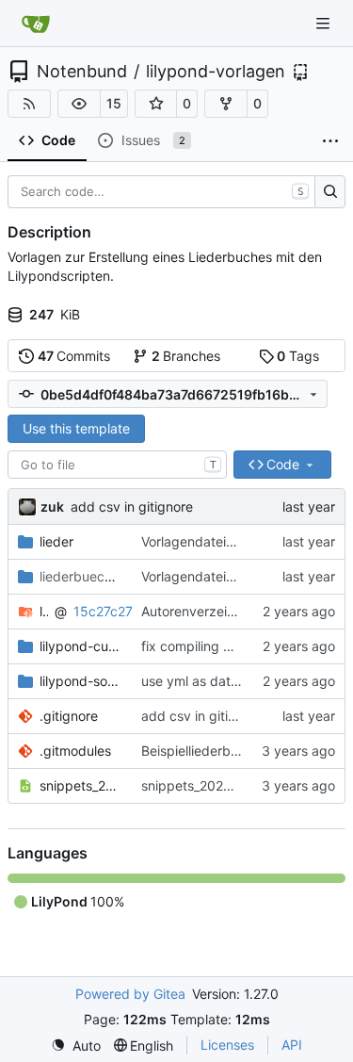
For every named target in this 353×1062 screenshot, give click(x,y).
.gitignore (69, 716)
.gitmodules (75, 751)
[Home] (35, 24)
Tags (298, 356)
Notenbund (82, 71)
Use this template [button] (76, 428)
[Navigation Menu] (325, 23)
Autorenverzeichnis (200, 611)
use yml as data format (211, 681)
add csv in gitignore (132, 506)
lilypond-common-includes (44, 611)
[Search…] (329, 192)
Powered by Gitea (130, 994)
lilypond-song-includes (81, 681)
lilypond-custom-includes (81, 646)
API (291, 1045)
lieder (56, 541)
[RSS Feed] (29, 104)
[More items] (330, 141)
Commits (74, 356)
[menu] (76, 1045)
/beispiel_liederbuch (81, 576)
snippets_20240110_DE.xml (81, 785)
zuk (52, 506)
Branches (186, 356)
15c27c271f (108, 611)
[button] (79, 104)
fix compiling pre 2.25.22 (217, 646)
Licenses (227, 1045)
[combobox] (117, 464)
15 (113, 103)
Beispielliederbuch (197, 751)
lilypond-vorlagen (215, 71)
